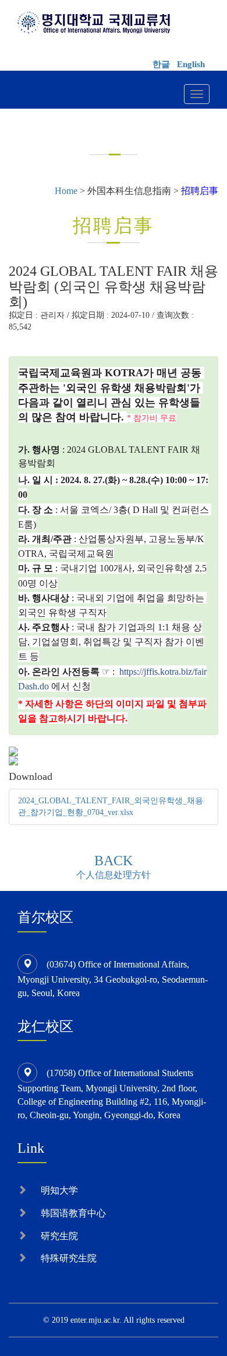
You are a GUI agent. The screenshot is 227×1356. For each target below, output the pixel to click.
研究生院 (59, 1236)
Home (66, 191)
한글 (161, 64)
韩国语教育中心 (73, 1213)
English (191, 64)
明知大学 (59, 1190)
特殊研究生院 (69, 1258)
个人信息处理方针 (113, 875)
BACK (113, 860)
